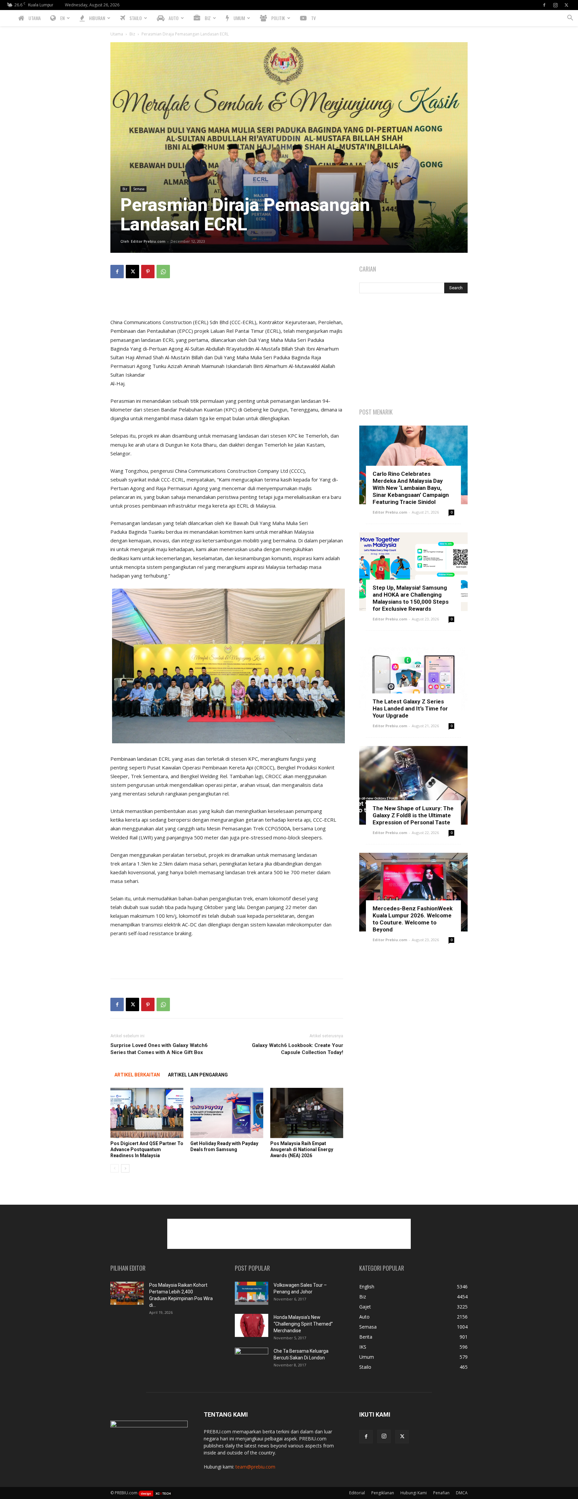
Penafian (441, 1493)
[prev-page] (114, 1168)
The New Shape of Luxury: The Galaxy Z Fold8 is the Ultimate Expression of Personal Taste (413, 815)
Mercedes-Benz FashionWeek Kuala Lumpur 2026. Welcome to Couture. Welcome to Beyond (413, 919)
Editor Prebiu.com (148, 241)
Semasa (138, 188)
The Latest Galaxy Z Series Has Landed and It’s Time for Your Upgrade (410, 708)
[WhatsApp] (163, 271)
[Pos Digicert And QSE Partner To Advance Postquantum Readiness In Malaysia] (146, 1113)
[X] (566, 5)
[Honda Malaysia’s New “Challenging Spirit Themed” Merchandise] (251, 1325)
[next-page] (125, 1168)
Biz (132, 34)
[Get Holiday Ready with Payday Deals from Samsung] (226, 1113)
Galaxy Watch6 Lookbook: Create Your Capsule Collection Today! (297, 1048)
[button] (570, 18)
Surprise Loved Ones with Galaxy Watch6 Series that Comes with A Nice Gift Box (159, 1048)
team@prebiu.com (255, 1467)
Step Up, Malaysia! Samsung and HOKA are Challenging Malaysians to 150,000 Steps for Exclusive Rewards (411, 598)
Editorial (357, 1493)
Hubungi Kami (413, 1493)
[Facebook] (544, 5)
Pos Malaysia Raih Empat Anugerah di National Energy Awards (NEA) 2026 (301, 1149)
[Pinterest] (148, 271)
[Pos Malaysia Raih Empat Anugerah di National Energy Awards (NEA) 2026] (306, 1113)
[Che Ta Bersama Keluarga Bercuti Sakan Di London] (251, 1359)
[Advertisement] (227, 301)
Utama (116, 34)
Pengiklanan (382, 1493)
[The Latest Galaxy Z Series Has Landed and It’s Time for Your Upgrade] (413, 678)
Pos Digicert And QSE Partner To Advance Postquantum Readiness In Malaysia (146, 1149)
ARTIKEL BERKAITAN (137, 1074)
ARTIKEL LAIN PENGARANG (198, 1074)
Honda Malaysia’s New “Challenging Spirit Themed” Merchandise (303, 1324)
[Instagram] (555, 5)
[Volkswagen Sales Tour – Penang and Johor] (251, 1293)
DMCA (462, 1493)
